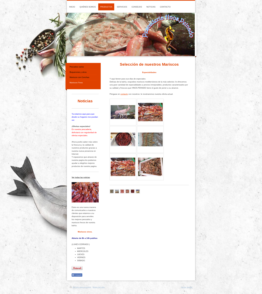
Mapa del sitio (99, 287)
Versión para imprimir (82, 287)
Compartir (78, 275)
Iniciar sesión (186, 287)
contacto (124, 94)
